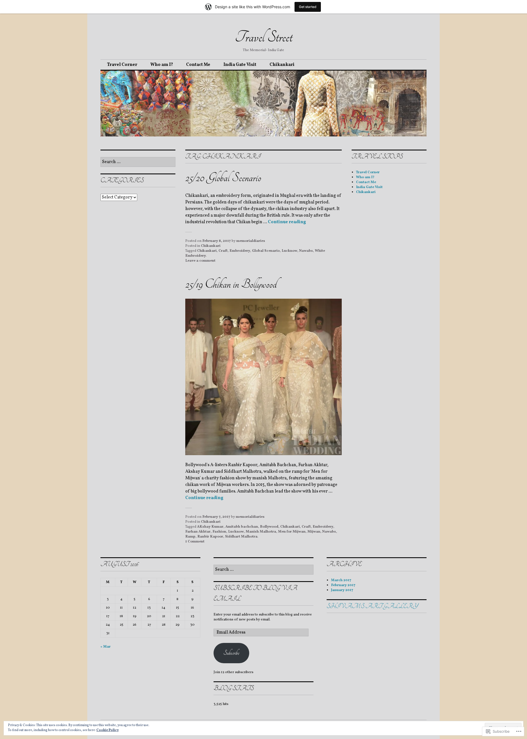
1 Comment (194, 541)
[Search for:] (137, 162)
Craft (223, 250)
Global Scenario (266, 250)
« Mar (105, 646)
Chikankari (282, 65)
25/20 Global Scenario (223, 178)
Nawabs (306, 250)
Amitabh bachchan (241, 526)
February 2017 (343, 585)
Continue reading (287, 222)
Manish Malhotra (261, 531)
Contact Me (198, 65)
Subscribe (231, 653)
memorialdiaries (250, 241)
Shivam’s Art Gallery (372, 606)
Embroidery (239, 250)
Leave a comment (200, 260)
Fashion (219, 531)
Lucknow (289, 250)
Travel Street (263, 37)
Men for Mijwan (291, 531)
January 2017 (342, 590)
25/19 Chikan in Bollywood (231, 284)
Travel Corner (122, 65)
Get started (307, 7)
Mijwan (313, 531)
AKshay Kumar (210, 526)
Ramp (190, 536)
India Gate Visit (239, 65)
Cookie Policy (107, 730)
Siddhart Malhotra (241, 536)
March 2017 (341, 580)
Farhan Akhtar (198, 531)
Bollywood (269, 526)
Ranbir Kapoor (210, 536)
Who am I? (161, 65)
